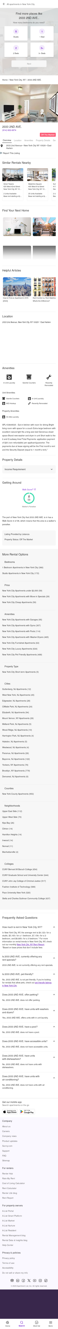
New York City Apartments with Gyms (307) (21, 625)
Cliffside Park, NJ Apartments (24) (17, 706)
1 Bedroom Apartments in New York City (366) (22, 567)
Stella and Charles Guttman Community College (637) (26, 898)
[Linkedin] (17, 1280)
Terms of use (8, 1262)
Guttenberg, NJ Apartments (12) (16, 689)
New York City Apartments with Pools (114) (21, 631)
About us (6, 1126)
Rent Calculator (9, 1188)
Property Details (43, 140)
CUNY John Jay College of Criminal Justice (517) (24, 880)
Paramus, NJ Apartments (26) (15, 753)
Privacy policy (8, 1258)
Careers (6, 1131)
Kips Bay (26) (8, 822)
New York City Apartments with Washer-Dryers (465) (25, 637)
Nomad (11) (7, 846)
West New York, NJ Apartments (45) (18, 694)
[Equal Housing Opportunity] (12, 1280)
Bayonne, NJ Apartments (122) (16, 759)
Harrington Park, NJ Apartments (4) (18, 735)
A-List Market (8, 1220)
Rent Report (8, 1197)
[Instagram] (40, 1280)
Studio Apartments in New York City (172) (20, 573)
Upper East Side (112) (12, 811)
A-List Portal (8, 1210)
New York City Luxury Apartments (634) (19, 648)
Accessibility (7, 1267)
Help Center (7, 1245)
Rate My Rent (8, 1178)
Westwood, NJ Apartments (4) (15, 747)
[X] (29, 1280)
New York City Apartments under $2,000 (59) (22, 590)
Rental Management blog (13, 1235)
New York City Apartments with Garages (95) (22, 619)
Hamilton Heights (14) (12, 834)
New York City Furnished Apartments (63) (20, 642)
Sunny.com (7, 1145)
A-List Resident (9, 1230)
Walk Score (27, 489)
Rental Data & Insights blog (14, 1240)
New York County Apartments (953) (18, 793)
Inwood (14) (7, 840)
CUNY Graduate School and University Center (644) (25, 875)
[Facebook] (23, 1280)
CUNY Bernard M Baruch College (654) (19, 869)
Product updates (9, 1141)
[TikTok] (46, 1280)
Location (18, 140)
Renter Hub (7, 1173)
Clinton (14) (7, 828)
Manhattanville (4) (10, 851)
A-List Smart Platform (12, 1215)
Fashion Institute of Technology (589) (18, 886)
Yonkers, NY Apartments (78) (15, 764)
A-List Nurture (8, 1225)
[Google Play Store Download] (27, 1112)
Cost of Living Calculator (13, 1183)
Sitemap (6, 1160)
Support (6, 1150)
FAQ (4, 1155)
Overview (7, 140)
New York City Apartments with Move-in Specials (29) (26, 596)
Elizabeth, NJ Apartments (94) (15, 712)
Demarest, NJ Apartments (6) (15, 776)
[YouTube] (34, 1280)
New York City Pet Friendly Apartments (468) (22, 654)
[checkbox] (16, 33)
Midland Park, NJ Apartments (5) (16, 724)
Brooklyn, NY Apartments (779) (16, 770)
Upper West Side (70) (12, 817)
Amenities (28, 140)
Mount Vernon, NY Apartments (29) (18, 718)
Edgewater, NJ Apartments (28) (16, 700)
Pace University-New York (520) (16, 892)
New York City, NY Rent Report (30, 944)
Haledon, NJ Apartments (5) (14, 741)
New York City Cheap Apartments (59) (19, 602)
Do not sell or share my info (15, 1272)
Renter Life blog (9, 1193)
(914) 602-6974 (9, 130)
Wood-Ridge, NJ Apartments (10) (17, 729)
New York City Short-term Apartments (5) (20, 671)
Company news (9, 1136)
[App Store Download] (10, 1112)
